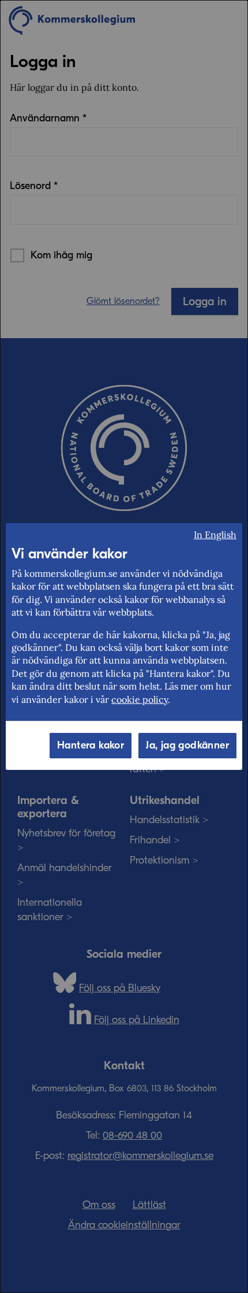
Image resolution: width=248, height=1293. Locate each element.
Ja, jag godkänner (187, 745)
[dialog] (124, 646)
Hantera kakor (90, 745)
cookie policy (139, 699)
